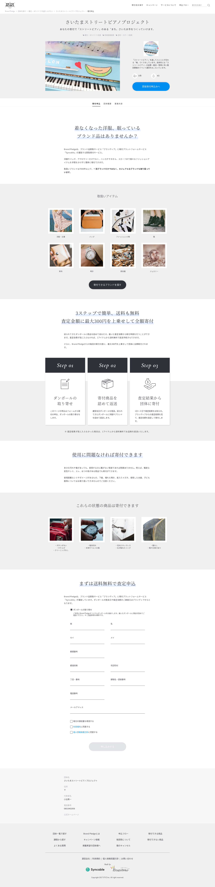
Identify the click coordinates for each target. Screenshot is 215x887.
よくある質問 (60, 845)
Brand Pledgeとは (91, 833)
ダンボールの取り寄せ (82, 609)
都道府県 (74, 665)
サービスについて (168, 5)
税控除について (123, 839)
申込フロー (184, 5)
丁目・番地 (75, 679)
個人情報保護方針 (80, 732)
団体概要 (107, 103)
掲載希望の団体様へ (92, 845)
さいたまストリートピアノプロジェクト (70, 11)
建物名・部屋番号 (118, 679)
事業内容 (119, 103)
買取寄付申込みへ (151, 86)
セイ (72, 637)
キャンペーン (152, 5)
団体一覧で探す (60, 833)
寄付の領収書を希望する (83, 721)
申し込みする (107, 746)
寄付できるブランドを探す (107, 284)
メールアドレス (76, 707)
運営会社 (86, 858)
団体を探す (22, 11)
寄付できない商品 (155, 839)
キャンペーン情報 (92, 839)
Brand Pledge (10, 11)
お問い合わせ (127, 858)
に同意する (81, 726)
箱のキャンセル (123, 845)
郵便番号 (74, 651)
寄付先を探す (137, 5)
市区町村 (114, 665)
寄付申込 (96, 103)
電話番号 (74, 693)
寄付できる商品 (155, 833)
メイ (112, 637)
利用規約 (77, 726)
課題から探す (60, 839)
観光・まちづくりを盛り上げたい (41, 11)
